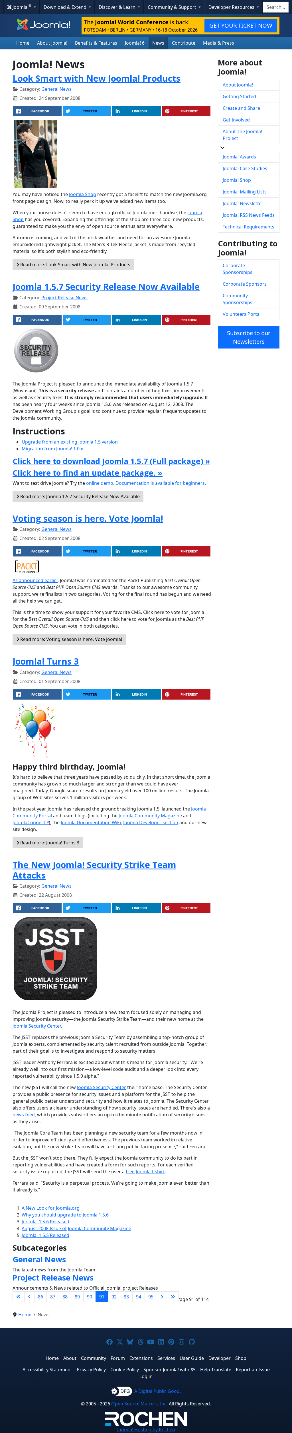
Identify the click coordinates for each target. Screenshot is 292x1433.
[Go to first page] (19, 1296)
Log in (146, 1376)
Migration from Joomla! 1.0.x (52, 449)
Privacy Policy (91, 1369)
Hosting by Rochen (146, 1429)
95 (150, 1297)
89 (77, 1297)
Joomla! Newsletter (243, 203)
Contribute (183, 43)
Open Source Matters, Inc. (139, 1404)
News (158, 43)
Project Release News (64, 297)
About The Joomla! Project (242, 134)
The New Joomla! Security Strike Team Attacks (94, 870)
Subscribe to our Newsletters (248, 337)
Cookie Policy (124, 1369)
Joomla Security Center (37, 1026)
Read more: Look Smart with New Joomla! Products (74, 264)
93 (126, 1297)
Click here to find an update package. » (88, 472)
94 (138, 1297)
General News (56, 89)
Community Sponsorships (237, 299)
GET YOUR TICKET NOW (240, 25)
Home (22, 43)
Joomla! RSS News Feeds (249, 215)
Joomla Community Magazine (150, 816)
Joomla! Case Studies (245, 168)
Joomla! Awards (239, 157)
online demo (99, 483)
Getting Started (239, 96)
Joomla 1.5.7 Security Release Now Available (106, 286)
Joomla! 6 (135, 43)
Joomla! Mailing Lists (245, 192)
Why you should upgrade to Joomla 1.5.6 (65, 1215)
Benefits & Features (96, 43)
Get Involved (236, 120)
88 (65, 1297)
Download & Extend (66, 7)
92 (114, 1297)
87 (52, 1297)
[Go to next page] (162, 1296)
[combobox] (276, 7)
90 (89, 1297)
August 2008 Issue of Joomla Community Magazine (76, 1228)
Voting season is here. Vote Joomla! (88, 518)
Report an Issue (253, 1369)
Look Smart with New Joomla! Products (97, 78)
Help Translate (215, 1369)
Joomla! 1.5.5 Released (45, 1235)
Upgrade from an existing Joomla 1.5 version (70, 442)
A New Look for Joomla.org (51, 1208)
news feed (24, 1115)
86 (40, 1297)
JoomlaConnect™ (31, 822)
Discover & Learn (118, 7)
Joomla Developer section (150, 822)
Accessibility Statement (47, 1369)
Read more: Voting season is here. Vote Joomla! (70, 639)
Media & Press (218, 43)
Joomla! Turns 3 (46, 661)
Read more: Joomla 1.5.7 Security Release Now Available (79, 496)
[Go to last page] (173, 1296)
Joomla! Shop (237, 180)
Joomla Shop (82, 194)
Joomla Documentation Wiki (91, 822)
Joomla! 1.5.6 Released (45, 1221)
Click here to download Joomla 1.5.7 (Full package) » (111, 461)
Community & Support (172, 7)
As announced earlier (35, 580)
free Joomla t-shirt (145, 1171)
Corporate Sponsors (245, 284)
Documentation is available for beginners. (160, 483)
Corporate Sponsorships (237, 268)
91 (101, 1297)
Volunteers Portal (242, 314)
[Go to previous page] (29, 1296)
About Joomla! (52, 43)
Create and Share (241, 108)
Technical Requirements (248, 227)
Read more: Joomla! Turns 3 (49, 843)
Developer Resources (232, 7)
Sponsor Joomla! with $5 (169, 1369)
